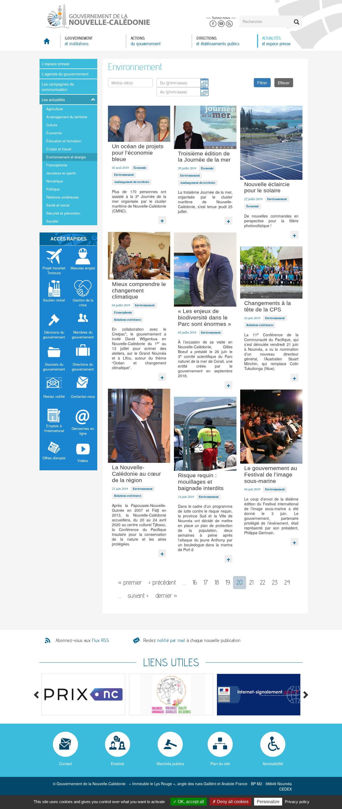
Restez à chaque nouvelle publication (191, 640)
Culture (51, 124)
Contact (65, 763)
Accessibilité (273, 763)
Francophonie (56, 164)
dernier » (166, 595)
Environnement (124, 175)
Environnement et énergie (66, 156)
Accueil (50, 43)
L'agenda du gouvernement (65, 74)
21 (251, 582)
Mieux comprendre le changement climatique (139, 290)
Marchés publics (170, 763)
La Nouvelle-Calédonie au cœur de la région (136, 473)
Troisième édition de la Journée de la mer (204, 156)
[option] (83, 694)
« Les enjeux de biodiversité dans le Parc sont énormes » (204, 317)
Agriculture (54, 108)
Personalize (268, 801)
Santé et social (57, 205)
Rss (229, 24)
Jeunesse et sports (61, 172)
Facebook (212, 24)
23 (275, 582)
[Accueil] (98, 15)
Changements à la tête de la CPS (267, 306)
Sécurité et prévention (63, 213)
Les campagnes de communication (58, 86)
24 (287, 582)
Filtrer (262, 82)
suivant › (138, 595)
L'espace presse (55, 63)
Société (52, 221)
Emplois (117, 763)
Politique (53, 189)
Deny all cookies (232, 801)
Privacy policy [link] (297, 801)
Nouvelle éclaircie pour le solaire (267, 187)
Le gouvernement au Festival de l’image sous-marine (270, 474)
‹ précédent (162, 582)
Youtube (221, 24)
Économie (54, 132)
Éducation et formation (63, 140)
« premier (130, 582)
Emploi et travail (58, 148)
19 (228, 582)
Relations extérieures (62, 197)
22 (262, 582)
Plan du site (220, 763)
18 (217, 582)
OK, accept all (190, 801)
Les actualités (53, 99)
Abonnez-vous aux (82, 640)
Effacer (284, 82)
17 (206, 582)
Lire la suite (162, 219)
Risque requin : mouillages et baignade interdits (201, 481)
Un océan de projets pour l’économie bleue (138, 152)
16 (195, 582)
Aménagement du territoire (66, 116)
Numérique (54, 181)
